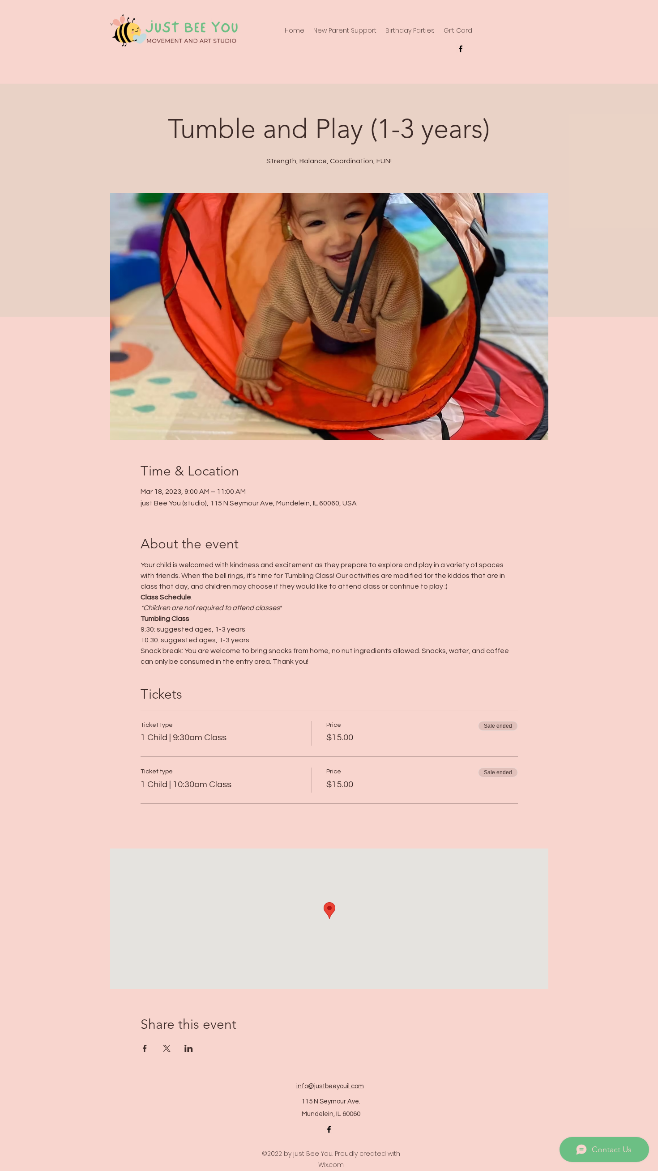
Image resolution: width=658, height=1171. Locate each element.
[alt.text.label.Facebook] (460, 48)
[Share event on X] (166, 1048)
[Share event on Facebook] (145, 1048)
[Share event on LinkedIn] (188, 1048)
